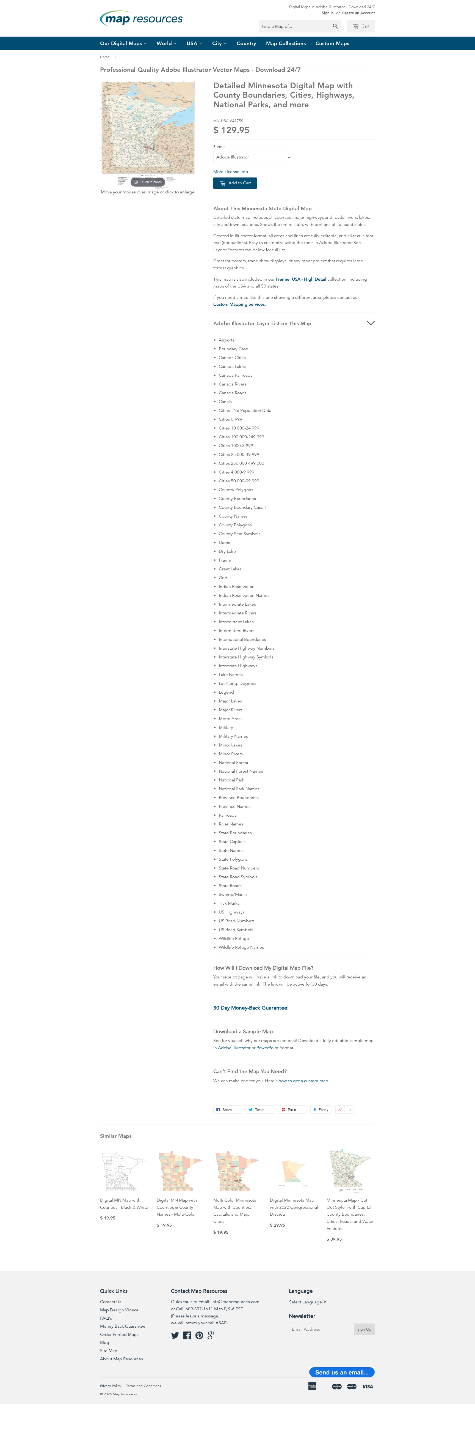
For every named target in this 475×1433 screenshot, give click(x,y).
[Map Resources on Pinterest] (199, 1337)
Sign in (328, 12)
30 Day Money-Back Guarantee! (251, 1008)
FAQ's (106, 1318)
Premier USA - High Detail (301, 279)
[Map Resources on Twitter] (175, 1337)
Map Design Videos (119, 1310)
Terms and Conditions (143, 1386)
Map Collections (286, 43)
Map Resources (125, 1394)
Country (246, 43)
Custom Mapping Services (239, 304)
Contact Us (110, 1302)
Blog (104, 1342)
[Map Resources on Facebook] (187, 1337)
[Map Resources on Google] (211, 1337)
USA (193, 43)
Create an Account (358, 12)
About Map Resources (121, 1359)
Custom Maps (332, 43)
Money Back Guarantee (122, 1326)
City (217, 43)
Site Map (108, 1350)
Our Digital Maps (121, 43)
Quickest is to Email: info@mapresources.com (215, 1302)
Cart (364, 26)
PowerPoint (267, 1048)
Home (105, 57)
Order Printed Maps (119, 1334)
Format (219, 146)
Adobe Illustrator (234, 1048)
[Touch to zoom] (148, 134)
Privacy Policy (110, 1386)
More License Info (230, 171)
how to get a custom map (303, 1081)
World (165, 43)
